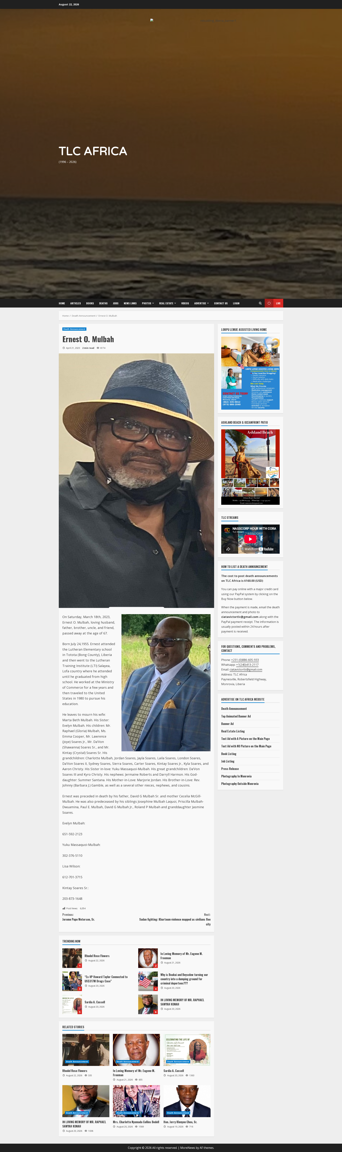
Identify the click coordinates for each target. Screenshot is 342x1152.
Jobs (115, 84)
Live (278, 84)
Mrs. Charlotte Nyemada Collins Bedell (136, 903)
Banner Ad (227, 505)
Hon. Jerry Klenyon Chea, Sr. (180, 903)
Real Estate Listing (233, 512)
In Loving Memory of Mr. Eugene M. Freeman (148, 739)
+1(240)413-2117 (247, 446)
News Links (130, 84)
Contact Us (221, 84)
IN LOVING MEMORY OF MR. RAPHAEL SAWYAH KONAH (148, 785)
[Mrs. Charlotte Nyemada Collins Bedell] (136, 882)
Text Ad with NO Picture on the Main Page (246, 527)
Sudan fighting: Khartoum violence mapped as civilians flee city (175, 700)
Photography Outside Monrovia (239, 565)
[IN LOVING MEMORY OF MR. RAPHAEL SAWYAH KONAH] (85, 882)
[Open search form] (260, 84)
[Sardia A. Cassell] (187, 831)
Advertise (200, 84)
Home (62, 84)
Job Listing (227, 542)
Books (90, 84)
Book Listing (228, 535)
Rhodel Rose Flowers (72, 739)
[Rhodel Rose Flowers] (85, 831)
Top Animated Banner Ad (236, 497)
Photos (146, 84)
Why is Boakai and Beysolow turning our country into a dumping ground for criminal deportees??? (148, 762)
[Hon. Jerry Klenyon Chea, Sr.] (187, 882)
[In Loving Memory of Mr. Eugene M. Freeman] (136, 831)
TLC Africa (93, 42)
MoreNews (187, 929)
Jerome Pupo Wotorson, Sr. (78, 698)
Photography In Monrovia (236, 557)
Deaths (103, 84)
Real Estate (166, 84)
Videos (185, 84)
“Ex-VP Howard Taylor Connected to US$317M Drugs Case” (72, 762)
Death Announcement (74, 110)
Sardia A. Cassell (72, 785)
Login (236, 84)
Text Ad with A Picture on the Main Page (245, 520)
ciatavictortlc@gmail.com (246, 451)
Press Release (230, 550)
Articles (75, 84)
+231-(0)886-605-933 (245, 441)
